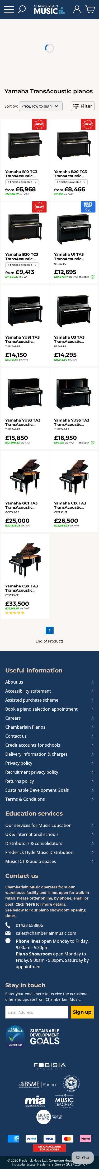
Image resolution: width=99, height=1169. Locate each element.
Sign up (82, 1012)
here (30, 904)
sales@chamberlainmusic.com (46, 933)
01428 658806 (29, 925)
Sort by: (11, 106)
